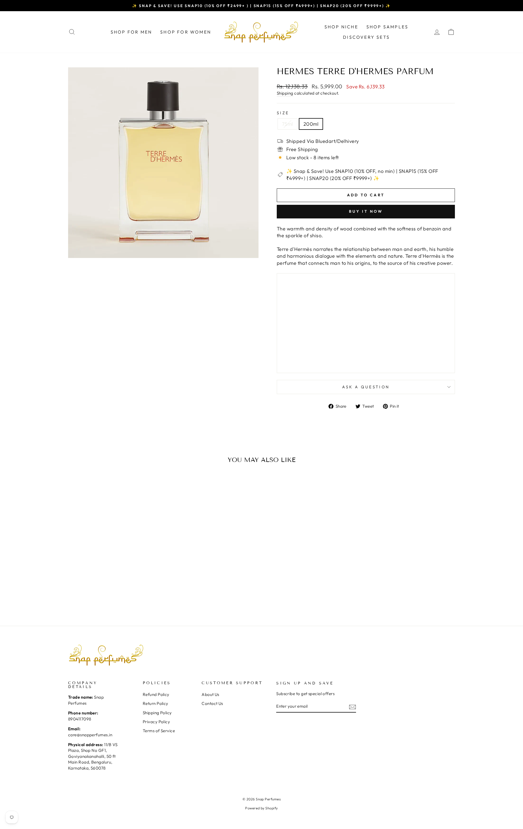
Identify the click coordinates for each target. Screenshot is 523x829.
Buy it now (366, 211)
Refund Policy (156, 694)
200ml (310, 124)
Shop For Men (131, 32)
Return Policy (155, 703)
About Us (210, 694)
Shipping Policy (157, 712)
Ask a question (366, 387)
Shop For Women (185, 32)
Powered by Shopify (261, 808)
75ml (287, 124)
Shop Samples (387, 26)
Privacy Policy (156, 721)
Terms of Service (159, 730)
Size (283, 112)
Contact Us (212, 703)
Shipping (285, 93)
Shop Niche (341, 26)
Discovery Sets (366, 37)
